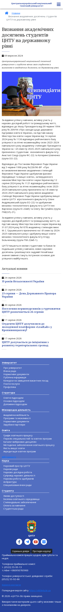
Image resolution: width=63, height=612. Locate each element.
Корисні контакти (11, 584)
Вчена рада (9, 370)
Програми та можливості (17, 418)
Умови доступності (13, 495)
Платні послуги (11, 383)
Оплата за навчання (14, 505)
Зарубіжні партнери (14, 424)
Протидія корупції (42, 551)
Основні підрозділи (13, 400)
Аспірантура (10, 481)
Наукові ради (10, 469)
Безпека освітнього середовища (21, 499)
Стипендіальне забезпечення (19, 502)
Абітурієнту (9, 457)
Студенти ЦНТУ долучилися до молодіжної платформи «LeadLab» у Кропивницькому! (27, 327)
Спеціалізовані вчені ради (17, 485)
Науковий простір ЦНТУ (16, 465)
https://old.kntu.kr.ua (40, 590)
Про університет (12, 367)
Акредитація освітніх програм (19, 451)
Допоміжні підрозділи (15, 404)
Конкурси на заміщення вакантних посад (25, 380)
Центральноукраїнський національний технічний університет (31, 4)
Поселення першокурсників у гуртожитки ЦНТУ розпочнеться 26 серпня (31, 310)
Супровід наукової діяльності (19, 475)
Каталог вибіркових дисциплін (19, 441)
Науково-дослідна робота (17, 472)
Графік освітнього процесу (18, 435)
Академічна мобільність (16, 414)
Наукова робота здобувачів (18, 478)
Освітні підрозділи (13, 397)
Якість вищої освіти (14, 448)
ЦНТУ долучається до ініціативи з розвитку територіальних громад (25, 344)
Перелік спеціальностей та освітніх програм (27, 438)
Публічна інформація (14, 377)
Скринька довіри (20, 551)
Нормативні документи (16, 374)
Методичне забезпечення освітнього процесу (29, 444)
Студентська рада (13, 508)
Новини (16, 13)
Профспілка (9, 386)
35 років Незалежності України (23, 281)
